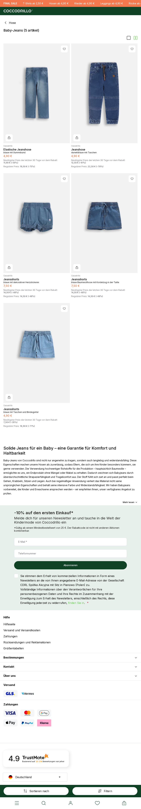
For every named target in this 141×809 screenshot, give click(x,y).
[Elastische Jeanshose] (36, 93)
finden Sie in (76, 603)
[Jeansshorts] (36, 223)
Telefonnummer (27, 553)
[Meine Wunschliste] (97, 803)
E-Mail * (22, 541)
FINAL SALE (10, 3)
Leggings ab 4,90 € (111, 3)
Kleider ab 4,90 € (84, 3)
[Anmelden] (70, 803)
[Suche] (43, 803)
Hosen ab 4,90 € (59, 3)
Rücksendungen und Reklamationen (27, 642)
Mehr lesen (128, 502)
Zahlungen (10, 636)
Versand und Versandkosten (21, 630)
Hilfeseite (9, 624)
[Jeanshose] (104, 93)
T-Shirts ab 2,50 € (33, 3)
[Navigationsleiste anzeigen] (16, 803)
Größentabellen (13, 648)
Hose (12, 22)
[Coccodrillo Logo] (17, 11)
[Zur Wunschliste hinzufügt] (64, 49)
